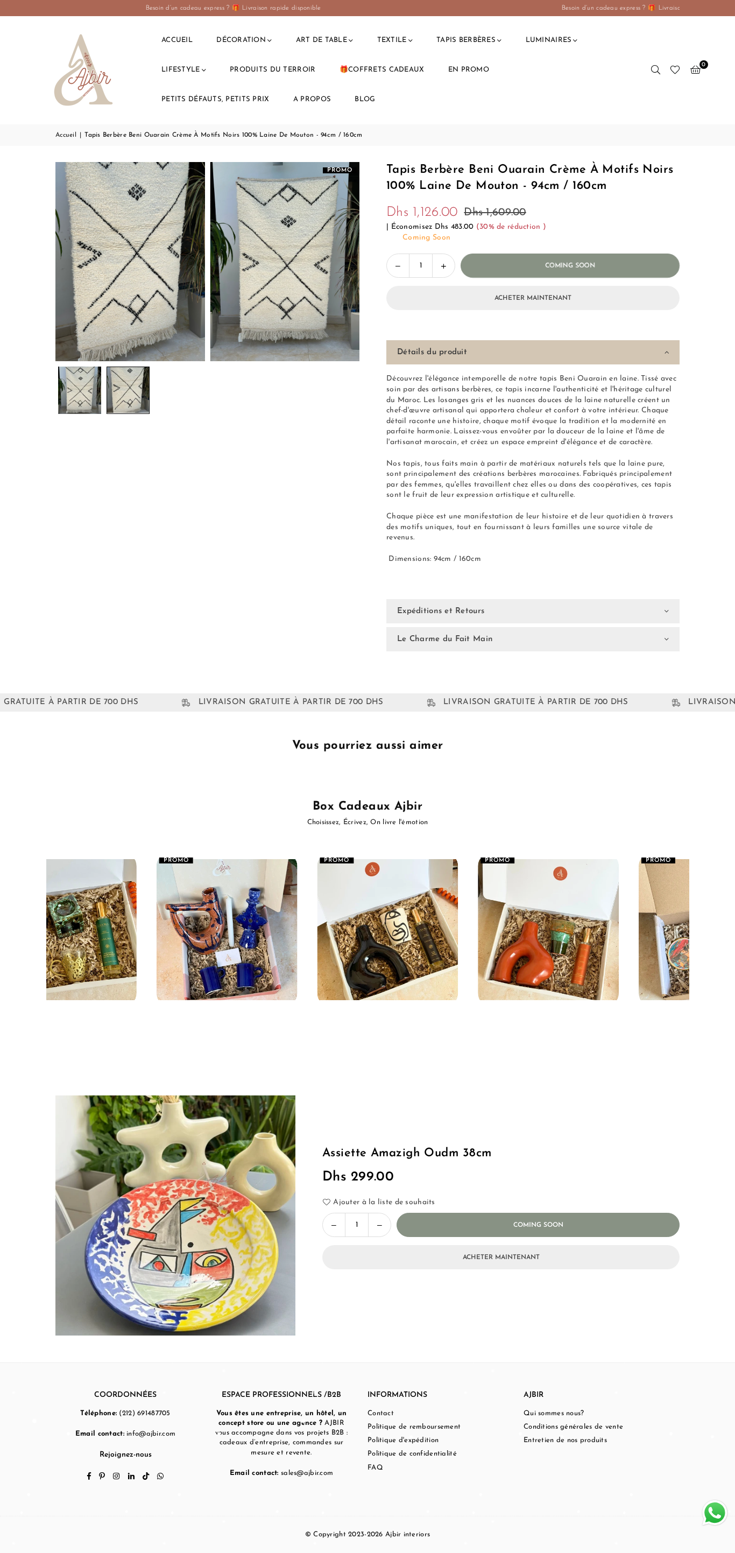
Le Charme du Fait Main (445, 639)
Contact (380, 1413)
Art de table (321, 40)
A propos (312, 99)
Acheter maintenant (532, 298)
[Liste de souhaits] (675, 70)
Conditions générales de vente (573, 1426)
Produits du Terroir (272, 69)
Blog (365, 99)
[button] (695, 70)
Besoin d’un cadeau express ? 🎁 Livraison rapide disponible (143, 8)
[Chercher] (655, 70)
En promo (468, 69)
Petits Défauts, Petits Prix (215, 99)
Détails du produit (432, 352)
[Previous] (70, 261)
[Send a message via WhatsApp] (715, 1513)
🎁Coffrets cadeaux (382, 69)
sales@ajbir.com (307, 1473)
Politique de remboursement (414, 1426)
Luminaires (549, 40)
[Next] (344, 261)
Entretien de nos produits (565, 1440)
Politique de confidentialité (412, 1453)
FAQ (375, 1467)
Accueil (177, 40)
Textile (392, 40)
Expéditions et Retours (440, 611)
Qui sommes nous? (554, 1413)
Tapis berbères (466, 40)
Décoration (241, 40)
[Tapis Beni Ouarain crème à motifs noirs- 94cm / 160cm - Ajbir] (79, 390)
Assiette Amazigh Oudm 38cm (406, 1153)
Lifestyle (180, 69)
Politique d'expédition (403, 1440)
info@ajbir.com (150, 1433)
